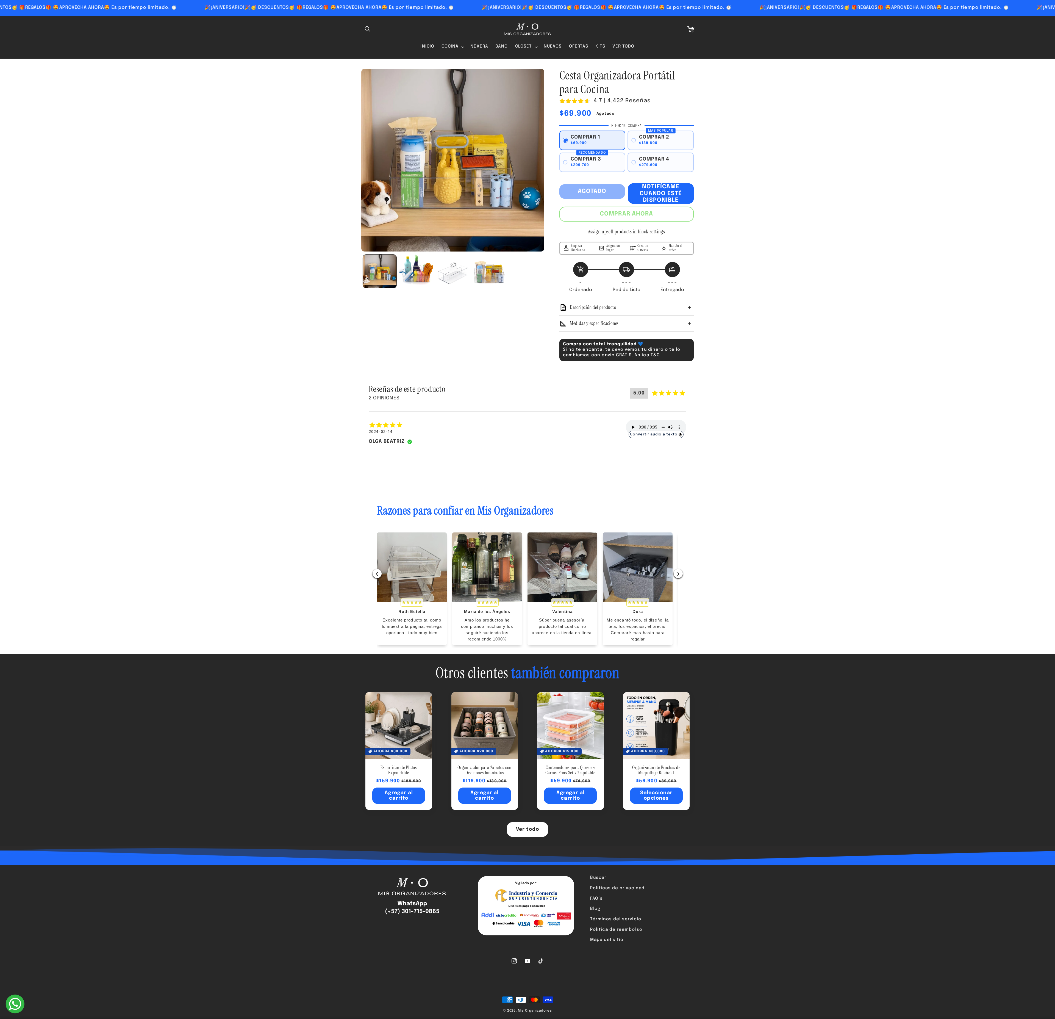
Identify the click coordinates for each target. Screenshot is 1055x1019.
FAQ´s (596, 898)
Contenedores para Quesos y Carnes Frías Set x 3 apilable (570, 770)
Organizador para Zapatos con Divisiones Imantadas (484, 770)
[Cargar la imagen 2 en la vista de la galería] (416, 271)
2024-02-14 (381, 432)
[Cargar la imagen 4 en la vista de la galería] (489, 271)
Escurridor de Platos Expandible (399, 770)
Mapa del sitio (607, 940)
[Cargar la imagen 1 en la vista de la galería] (379, 271)
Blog (595, 909)
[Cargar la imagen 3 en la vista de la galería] (453, 271)
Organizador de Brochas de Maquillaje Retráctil (656, 770)
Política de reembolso (616, 929)
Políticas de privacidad (617, 888)
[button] (367, 29)
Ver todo (527, 829)
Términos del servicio (615, 919)
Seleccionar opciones (656, 795)
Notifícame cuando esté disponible (661, 193)
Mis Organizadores (535, 1010)
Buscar (598, 878)
